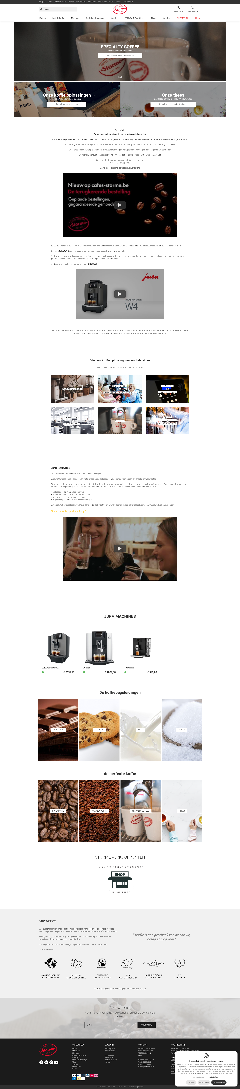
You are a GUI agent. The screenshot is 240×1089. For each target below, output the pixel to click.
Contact (118, 2)
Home (50, 2)
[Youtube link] (56, 1062)
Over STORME (81, 2)
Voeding (166, 18)
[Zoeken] (41, 9)
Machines (75, 18)
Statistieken (213, 1077)
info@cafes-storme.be (147, 1067)
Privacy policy (132, 1087)
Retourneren (109, 1058)
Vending (114, 18)
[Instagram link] (51, 1062)
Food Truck (92, 2)
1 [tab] (119, 77)
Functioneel (200, 1077)
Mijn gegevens (110, 1049)
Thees (153, 18)
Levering (71, 2)
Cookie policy (122, 1087)
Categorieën (78, 1045)
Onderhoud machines (95, 18)
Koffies (42, 18)
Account (109, 1045)
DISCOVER (92, 264)
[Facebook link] (41, 1062)
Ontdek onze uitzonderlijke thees (173, 104)
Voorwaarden (109, 1055)
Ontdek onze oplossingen (67, 104)
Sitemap (141, 1087)
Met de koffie (58, 18)
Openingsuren (178, 1045)
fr (40, 2)
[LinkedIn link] (46, 1062)
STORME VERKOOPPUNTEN (120, 857)
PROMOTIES (182, 18)
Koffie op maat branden (105, 2)
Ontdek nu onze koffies (120, 56)
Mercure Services (128, 2)
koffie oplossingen (60, 2)
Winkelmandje (110, 1051)
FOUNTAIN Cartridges (134, 18)
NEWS (120, 130)
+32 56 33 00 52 (145, 1062)
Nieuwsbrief (120, 1008)
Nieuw (198, 18)
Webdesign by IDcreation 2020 (106, 1087)
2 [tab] (121, 77)
